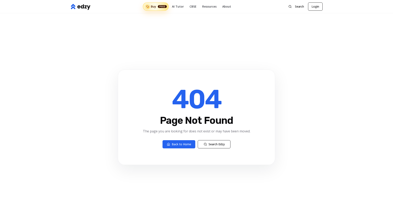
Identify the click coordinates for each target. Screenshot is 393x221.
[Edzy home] (80, 6)
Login (315, 6)
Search (299, 6)
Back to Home (181, 144)
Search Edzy (217, 144)
